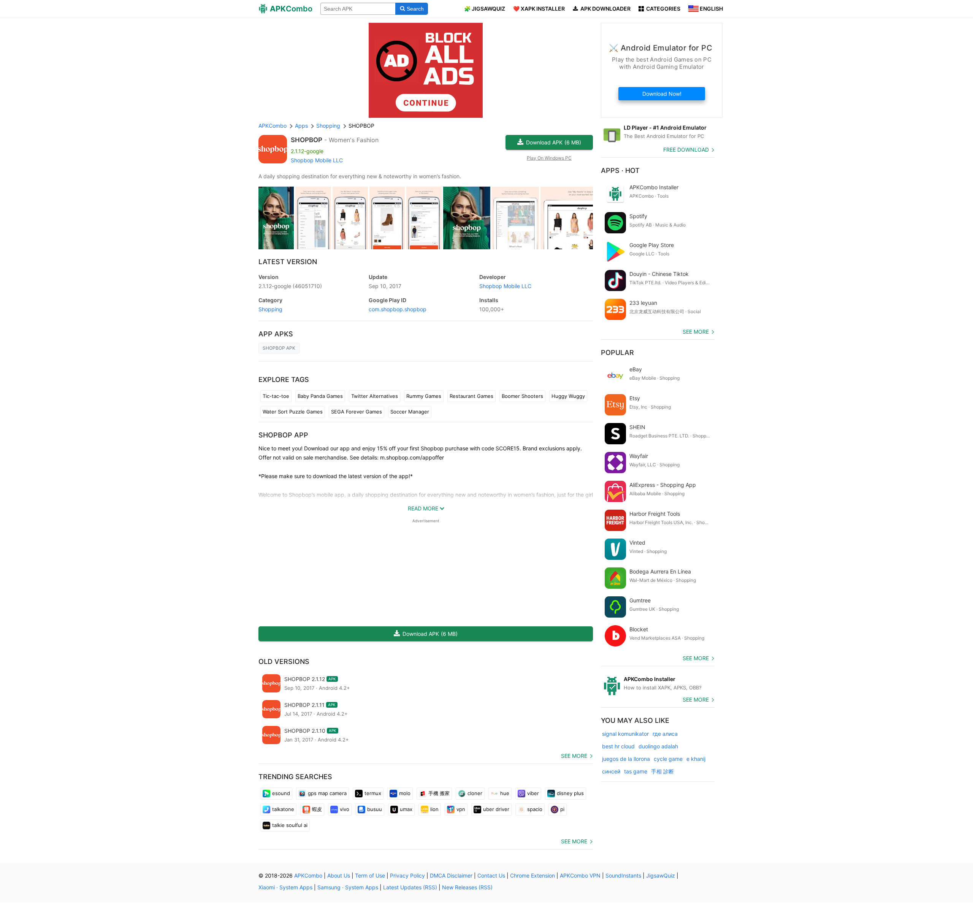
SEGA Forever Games (356, 412)
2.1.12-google (290, 286)
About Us (338, 875)
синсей (611, 771)
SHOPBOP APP (283, 435)
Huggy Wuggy (568, 396)
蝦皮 (317, 809)
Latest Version (287, 262)
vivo (344, 809)
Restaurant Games (471, 396)
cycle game (668, 759)
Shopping (270, 309)
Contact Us (491, 875)
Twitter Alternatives (374, 396)
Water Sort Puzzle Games (293, 412)
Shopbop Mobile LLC (317, 160)
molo (404, 793)
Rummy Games (423, 396)
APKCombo (272, 125)
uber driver (496, 809)
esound (281, 793)
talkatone (283, 809)
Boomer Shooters (522, 396)
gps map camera (327, 793)
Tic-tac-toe (276, 396)
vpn (460, 809)
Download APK (553, 142)
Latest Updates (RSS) (410, 887)
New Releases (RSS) (467, 887)
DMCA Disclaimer (451, 875)
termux (372, 793)
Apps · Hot (620, 170)
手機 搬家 (439, 793)
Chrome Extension (532, 875)
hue (504, 793)
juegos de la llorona (626, 759)
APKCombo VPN (580, 875)
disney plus (570, 793)
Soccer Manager (409, 412)
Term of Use (370, 875)
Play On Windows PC (549, 158)
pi (562, 809)
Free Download (686, 149)
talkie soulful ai (289, 825)
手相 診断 (662, 771)
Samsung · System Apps (347, 887)
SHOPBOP (306, 140)
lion (434, 809)
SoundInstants (623, 875)
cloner (474, 793)
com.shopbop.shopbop (397, 309)
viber (533, 793)
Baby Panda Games (320, 396)
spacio (534, 809)
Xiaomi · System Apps (285, 887)
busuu (374, 809)
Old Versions (283, 661)
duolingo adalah (658, 746)
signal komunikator (625, 733)
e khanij (695, 759)
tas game (635, 771)
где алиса (665, 733)
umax (406, 809)
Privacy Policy (407, 875)
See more (574, 756)
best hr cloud (618, 746)
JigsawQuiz (660, 875)
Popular (617, 352)
